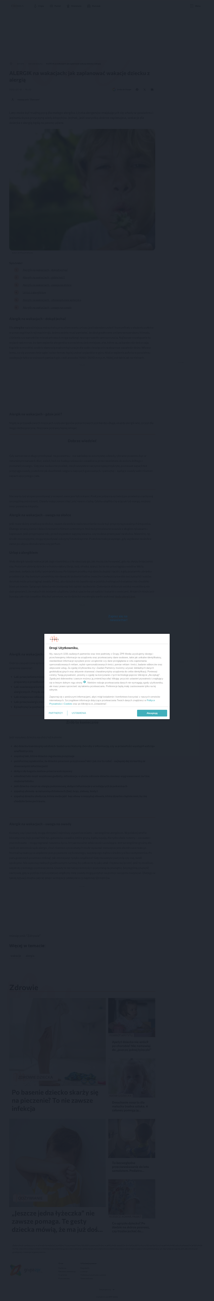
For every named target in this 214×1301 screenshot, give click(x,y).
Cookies (68, 703)
